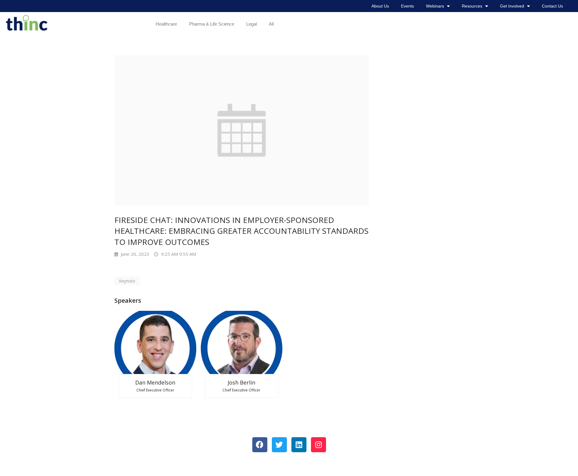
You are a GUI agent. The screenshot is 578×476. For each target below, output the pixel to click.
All (271, 23)
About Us (380, 6)
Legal (251, 23)
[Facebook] (259, 444)
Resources (472, 6)
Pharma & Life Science (211, 23)
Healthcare (166, 23)
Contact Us (552, 6)
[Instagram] (318, 444)
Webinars (435, 6)
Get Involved (512, 6)
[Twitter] (279, 444)
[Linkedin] (298, 444)
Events (407, 6)
